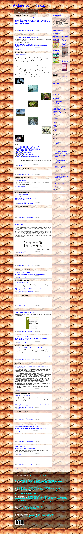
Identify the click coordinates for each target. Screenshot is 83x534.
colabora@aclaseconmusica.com (58, 25)
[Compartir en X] (37, 30)
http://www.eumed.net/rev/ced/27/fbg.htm (25, 476)
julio (56, 146)
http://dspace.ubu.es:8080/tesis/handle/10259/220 (57, 479)
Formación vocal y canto (18, 11)
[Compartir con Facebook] (38, 30)
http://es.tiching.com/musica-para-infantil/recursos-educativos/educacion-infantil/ (40, 515)
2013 (55, 139)
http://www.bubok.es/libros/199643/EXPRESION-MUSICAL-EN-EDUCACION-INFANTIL (41, 480)
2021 (55, 129)
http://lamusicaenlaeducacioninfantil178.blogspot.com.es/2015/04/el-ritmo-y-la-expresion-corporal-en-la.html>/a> (47, 497)
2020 (55, 130)
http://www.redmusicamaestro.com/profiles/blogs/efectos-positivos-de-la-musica (30, 274)
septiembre (57, 144)
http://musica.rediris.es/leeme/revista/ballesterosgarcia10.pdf (47, 490)
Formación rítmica (59, 9)
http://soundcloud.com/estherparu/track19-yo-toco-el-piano (25, 448)
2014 (55, 138)
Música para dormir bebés (20, 180)
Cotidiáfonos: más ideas (20, 298)
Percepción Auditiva (18, 12)
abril (56, 150)
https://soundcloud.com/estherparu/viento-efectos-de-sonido (28, 156)
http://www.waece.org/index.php (35, 495)
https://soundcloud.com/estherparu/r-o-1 (23, 152)
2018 (55, 133)
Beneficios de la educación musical (22, 336)
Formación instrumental (50, 9)
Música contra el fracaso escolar (21, 282)
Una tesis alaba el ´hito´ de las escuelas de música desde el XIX (28, 347)
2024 (55, 125)
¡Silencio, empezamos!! (20, 257)
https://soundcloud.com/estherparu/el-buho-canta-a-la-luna (28, 146)
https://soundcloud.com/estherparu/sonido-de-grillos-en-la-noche (29, 148)
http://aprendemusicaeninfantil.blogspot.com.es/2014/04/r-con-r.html (37, 496)
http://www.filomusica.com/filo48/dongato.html (38, 475)
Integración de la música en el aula (53, 11)
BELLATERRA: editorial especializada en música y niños (27, 426)
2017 (55, 134)
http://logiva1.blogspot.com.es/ (22, 500)
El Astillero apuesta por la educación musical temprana (26, 17)
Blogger (48, 526)
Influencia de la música (42, 11)
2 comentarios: (29, 187)
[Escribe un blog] (36, 30)
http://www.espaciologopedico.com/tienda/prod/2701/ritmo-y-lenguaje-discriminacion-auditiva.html (33, 487)
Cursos (44, 9)
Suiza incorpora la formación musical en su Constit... (61, 154)
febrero (56, 186)
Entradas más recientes (20, 468)
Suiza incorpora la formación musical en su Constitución (26, 37)
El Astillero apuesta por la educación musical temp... (61, 152)
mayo (56, 148)
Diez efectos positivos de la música (22, 272)
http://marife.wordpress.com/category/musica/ (34, 516)
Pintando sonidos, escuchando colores (23, 395)
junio (56, 147)
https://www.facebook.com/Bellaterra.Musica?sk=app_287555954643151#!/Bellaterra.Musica (31, 428)
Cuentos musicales (38, 9)
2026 (55, 122)
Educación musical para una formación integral (25, 209)
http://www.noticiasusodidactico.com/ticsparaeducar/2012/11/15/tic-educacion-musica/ (42, 513)
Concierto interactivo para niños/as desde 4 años (25, 312)
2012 (55, 189)
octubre (56, 143)
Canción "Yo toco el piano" (20, 446)
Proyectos (35, 12)
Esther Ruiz (56, 32)
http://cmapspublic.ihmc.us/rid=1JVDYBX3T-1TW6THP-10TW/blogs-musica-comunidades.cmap (40, 502)
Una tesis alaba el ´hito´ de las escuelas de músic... (61, 172)
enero (56, 187)
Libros (62, 11)
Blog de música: (17, 498)
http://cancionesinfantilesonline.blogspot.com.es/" (34, 507)
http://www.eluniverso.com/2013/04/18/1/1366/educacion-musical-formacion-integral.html (31, 216)
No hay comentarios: (30, 30)
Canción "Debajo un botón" (20, 435)
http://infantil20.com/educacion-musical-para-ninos (27, 508)
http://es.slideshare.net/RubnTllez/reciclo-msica (23, 302)
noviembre (57, 142)
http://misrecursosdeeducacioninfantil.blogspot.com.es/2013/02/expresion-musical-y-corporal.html (47, 501)
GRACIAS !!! (17, 170)
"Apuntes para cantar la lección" (21, 194)
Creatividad (32, 9)
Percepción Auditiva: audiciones (27, 12)
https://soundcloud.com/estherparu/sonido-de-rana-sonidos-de (28, 149)
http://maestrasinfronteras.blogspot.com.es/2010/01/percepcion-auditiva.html (29, 418)
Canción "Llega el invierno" (20, 458)
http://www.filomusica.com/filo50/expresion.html (45, 514)
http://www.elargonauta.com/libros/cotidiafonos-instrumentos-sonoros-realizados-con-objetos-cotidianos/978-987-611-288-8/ (43, 481)
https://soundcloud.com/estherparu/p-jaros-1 (26, 154)
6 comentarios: (29, 164)
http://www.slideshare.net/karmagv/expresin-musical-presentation (31, 489)
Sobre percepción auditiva (20, 414)
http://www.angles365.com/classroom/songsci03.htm (34, 506)
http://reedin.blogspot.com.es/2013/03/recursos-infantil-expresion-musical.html (29, 300)
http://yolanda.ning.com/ (29, 509)
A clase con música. (29, 5)
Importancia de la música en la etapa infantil (31, 11)
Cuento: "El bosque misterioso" (21, 54)
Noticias (65, 11)
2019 (55, 131)
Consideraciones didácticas (24, 9)
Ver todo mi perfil (56, 33)
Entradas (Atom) (21, 470)
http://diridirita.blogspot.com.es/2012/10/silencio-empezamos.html (26, 263)
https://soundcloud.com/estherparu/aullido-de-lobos (26, 147)
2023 (55, 126)
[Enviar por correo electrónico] (35, 30)
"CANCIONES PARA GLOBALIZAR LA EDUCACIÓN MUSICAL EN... (60, 174)
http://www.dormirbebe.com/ (20, 186)
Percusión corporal (19, 224)
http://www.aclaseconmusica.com (58, 80)
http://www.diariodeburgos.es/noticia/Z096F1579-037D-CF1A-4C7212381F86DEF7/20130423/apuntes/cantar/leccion (26, 199)
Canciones (16, 9)
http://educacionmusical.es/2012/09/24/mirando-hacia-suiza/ (26, 44)
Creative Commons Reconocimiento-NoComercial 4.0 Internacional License (60, 78)
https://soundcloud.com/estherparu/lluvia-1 (25, 150)
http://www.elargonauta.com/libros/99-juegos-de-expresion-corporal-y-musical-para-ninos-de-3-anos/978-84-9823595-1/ (41, 482)
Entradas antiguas (47, 468)
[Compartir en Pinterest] (39, 30)
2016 (55, 135)
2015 (55, 137)
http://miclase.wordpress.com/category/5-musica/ (30, 517)
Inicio (34, 468)
